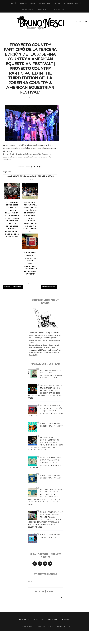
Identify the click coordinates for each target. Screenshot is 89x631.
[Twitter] (50, 563)
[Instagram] (40, 563)
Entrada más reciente (12, 287)
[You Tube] (45, 563)
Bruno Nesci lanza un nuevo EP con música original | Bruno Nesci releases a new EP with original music (45, 463)
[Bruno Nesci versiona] (30, 241)
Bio (12, 3)
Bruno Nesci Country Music (43, 626)
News (31, 40)
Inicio (30, 284)
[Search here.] (3, 22)
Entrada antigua (48, 287)
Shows (57, 3)
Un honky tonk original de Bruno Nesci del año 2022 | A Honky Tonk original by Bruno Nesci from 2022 (45, 411)
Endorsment (42, 9)
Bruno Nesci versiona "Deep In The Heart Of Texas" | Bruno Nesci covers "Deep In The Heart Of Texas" (30, 263)
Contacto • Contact (59, 9)
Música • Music (44, 3)
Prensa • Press (27, 9)
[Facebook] (34, 563)
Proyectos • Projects (26, 3)
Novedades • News (71, 3)
